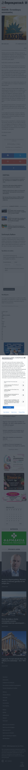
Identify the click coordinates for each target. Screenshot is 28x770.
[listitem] (14, 382)
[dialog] (14, 385)
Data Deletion (6, 412)
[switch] (23, 385)
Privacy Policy (22, 412)
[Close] (25, 358)
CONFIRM (8, 407)
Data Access (14, 412)
